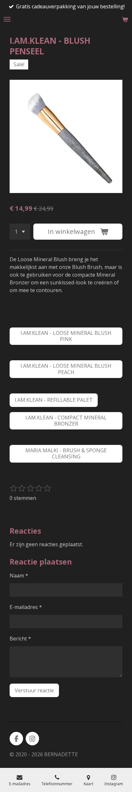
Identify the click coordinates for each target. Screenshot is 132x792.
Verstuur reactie (34, 690)
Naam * (19, 575)
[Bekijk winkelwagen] (125, 19)
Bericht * (20, 638)
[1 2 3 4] (20, 232)
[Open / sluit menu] (7, 19)
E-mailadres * (26, 607)
